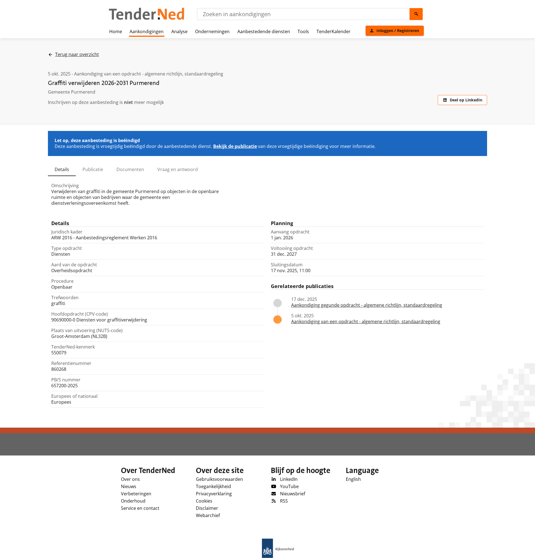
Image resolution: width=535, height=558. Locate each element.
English (353, 479)
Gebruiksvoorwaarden (219, 479)
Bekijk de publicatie (235, 146)
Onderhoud (133, 501)
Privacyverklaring (214, 494)
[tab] (62, 169)
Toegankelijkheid (213, 486)
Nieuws (128, 486)
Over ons (130, 479)
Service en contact (140, 508)
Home (115, 31)
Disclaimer (207, 508)
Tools (303, 31)
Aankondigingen (147, 31)
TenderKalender (334, 31)
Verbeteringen (136, 494)
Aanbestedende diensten (263, 31)
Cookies (204, 501)
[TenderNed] (146, 19)
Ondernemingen (212, 31)
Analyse (179, 31)
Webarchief (208, 515)
